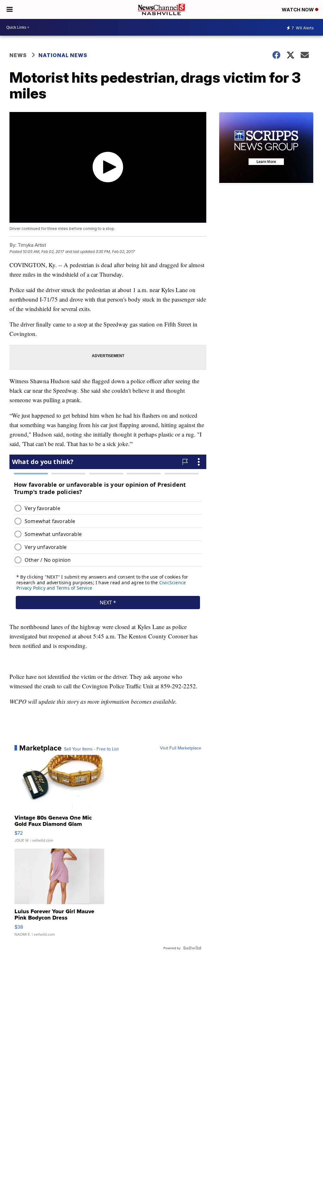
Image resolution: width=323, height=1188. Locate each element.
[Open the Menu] (10, 9)
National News (62, 55)
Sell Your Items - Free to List (91, 749)
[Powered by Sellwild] (192, 948)
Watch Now (298, 10)
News (18, 55)
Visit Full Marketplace (180, 748)
